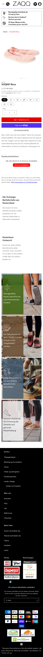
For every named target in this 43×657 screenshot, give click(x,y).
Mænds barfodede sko (12, 536)
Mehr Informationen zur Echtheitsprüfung (24, 182)
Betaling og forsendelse (13, 462)
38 (17, 100)
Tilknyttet (7, 518)
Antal (4, 108)
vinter (6, 550)
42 (4, 104)
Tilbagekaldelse (10, 457)
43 (11, 104)
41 (37, 100)
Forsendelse (9, 92)
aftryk (6, 467)
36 (4, 100)
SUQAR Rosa (15, 32)
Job (5, 508)
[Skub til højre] (26, 78)
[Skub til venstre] (17, 78)
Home (5, 32)
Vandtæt (7, 545)
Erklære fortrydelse (13, 486)
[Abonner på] (36, 600)
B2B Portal (8, 513)
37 (11, 100)
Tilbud (6, 540)
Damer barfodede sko (12, 531)
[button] (8, 4)
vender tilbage (9, 481)
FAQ (5, 503)
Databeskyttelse (10, 476)
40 (30, 100)
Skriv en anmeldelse (21, 165)
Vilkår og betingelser (12, 472)
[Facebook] (21, 644)
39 (24, 100)
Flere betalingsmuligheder (21, 130)
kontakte (7, 498)
